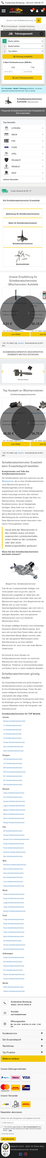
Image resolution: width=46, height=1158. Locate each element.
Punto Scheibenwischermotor (13, 848)
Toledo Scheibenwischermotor (13, 886)
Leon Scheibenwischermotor (13, 881)
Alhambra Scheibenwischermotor (14, 864)
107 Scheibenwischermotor (12, 763)
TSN (32, 67)
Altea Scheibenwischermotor (13, 869)
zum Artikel (15, 334)
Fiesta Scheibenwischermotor (13, 923)
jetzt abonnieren (8, 1139)
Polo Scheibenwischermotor (13, 970)
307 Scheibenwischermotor (12, 780)
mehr (10, 1130)
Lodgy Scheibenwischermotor (13, 902)
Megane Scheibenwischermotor (14, 810)
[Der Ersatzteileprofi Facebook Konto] (21, 1155)
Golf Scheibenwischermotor (12, 961)
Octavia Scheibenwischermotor (14, 991)
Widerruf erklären (11, 1058)
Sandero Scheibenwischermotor (14, 911)
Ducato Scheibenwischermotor (14, 835)
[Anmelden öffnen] (36, 11)
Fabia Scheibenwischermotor (13, 987)
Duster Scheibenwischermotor (13, 898)
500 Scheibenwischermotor (12, 831)
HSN (13, 67)
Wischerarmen (8, 481)
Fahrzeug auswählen (24, 56)
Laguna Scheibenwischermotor (14, 805)
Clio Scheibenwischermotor (12, 797)
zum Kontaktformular (18, 1014)
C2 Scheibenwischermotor (12, 729)
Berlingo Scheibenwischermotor (14, 721)
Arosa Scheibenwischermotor (13, 873)
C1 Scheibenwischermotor (12, 725)
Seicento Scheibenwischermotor (14, 852)
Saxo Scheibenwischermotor (13, 746)
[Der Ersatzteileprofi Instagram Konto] (25, 1155)
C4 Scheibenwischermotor (12, 738)
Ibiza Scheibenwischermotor (13, 877)
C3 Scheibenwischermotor (12, 734)
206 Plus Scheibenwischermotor (14, 772)
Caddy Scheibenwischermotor (13, 957)
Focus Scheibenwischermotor (13, 928)
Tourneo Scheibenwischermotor (14, 945)
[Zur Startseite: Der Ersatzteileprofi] (16, 10)
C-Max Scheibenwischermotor (13, 919)
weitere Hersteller (10, 179)
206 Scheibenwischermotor (12, 767)
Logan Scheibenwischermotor (13, 907)
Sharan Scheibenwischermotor (14, 974)
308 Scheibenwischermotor (12, 784)
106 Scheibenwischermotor (12, 759)
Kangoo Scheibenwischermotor (14, 801)
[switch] (5, 1154)
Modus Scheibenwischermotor (13, 814)
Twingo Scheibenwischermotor (14, 822)
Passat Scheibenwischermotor (13, 966)
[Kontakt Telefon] (5, 1002)
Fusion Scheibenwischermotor (13, 932)
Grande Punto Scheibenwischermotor (16, 839)
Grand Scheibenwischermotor (13, 936)
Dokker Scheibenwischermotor (14, 894)
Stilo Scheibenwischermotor (13, 856)
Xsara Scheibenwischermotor (13, 751)
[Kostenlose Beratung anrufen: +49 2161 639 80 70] (2, 2)
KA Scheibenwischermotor (12, 940)
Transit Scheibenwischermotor (13, 949)
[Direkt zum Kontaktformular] (5, 1012)
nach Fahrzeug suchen (23, 77)
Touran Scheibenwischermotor (13, 978)
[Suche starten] (38, 20)
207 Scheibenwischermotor (12, 776)
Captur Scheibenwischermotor (13, 793)
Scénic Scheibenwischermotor (13, 818)
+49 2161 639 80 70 (34, 2)
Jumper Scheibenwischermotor (14, 742)
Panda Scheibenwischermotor (13, 843)
